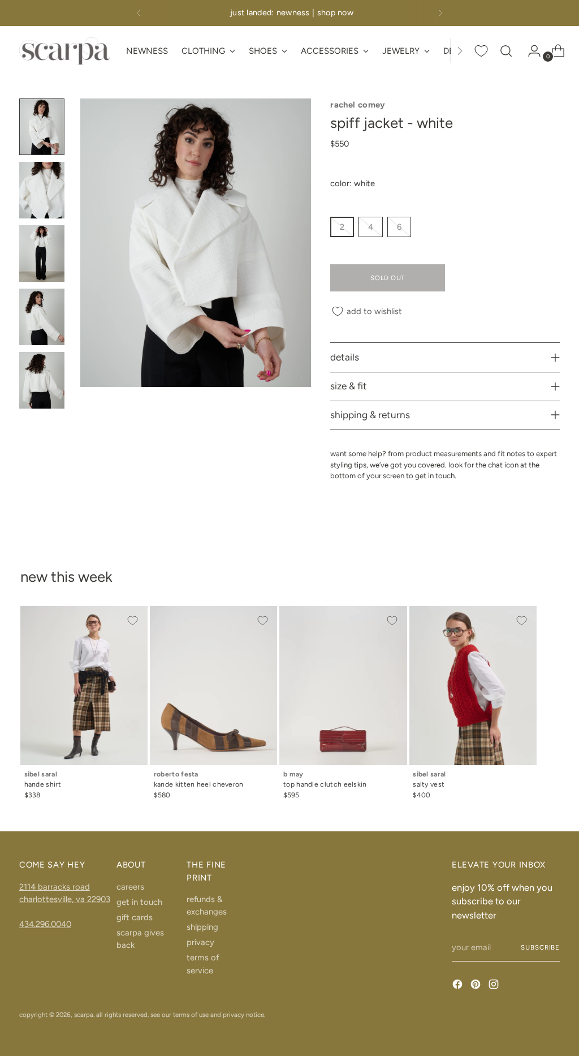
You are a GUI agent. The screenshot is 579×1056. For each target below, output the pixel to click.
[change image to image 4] (41, 317)
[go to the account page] (529, 51)
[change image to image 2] (41, 190)
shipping (202, 927)
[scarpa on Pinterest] (476, 985)
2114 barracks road (54, 887)
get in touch (139, 902)
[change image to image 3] (41, 253)
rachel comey (357, 105)
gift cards (134, 917)
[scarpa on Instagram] (495, 985)
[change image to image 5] (41, 380)
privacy (200, 942)
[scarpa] (64, 50)
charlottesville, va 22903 (64, 899)
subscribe (540, 947)
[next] (440, 13)
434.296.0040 (45, 924)
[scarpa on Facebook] (458, 985)
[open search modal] (506, 51)
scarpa (83, 1015)
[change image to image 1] (41, 126)
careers (130, 887)
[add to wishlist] (132, 620)
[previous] (138, 13)
